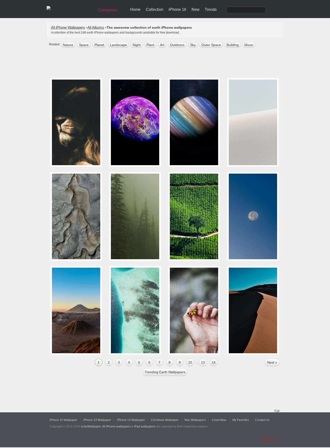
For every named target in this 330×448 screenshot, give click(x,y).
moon (248, 45)
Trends (211, 9)
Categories (107, 10)
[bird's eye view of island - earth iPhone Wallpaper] (135, 310)
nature (68, 45)
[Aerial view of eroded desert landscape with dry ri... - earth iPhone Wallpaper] (76, 216)
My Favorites (240, 420)
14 (213, 362)
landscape (118, 45)
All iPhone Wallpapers (68, 27)
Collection (154, 9)
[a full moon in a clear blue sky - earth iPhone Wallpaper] (253, 216)
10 (190, 362)
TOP (277, 411)
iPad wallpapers (144, 426)
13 (203, 362)
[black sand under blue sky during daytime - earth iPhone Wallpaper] (253, 310)
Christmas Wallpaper (165, 420)
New (196, 9)
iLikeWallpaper (91, 426)
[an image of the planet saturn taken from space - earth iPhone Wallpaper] (194, 122)
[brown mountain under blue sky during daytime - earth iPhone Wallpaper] (76, 310)
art (162, 45)
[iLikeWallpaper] (70, 8)
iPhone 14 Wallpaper (131, 420)
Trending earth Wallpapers (165, 372)
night (137, 45)
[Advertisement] (168, 63)
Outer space (211, 45)
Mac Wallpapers (195, 420)
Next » (272, 362)
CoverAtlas (219, 420)
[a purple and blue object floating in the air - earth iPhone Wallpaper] (135, 122)
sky (193, 45)
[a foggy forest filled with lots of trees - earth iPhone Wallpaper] (135, 216)
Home (135, 9)
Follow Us (269, 439)
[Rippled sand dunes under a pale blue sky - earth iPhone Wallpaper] (253, 122)
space (84, 45)
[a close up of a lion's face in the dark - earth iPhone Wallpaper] (76, 122)
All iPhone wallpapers (116, 426)
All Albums (95, 27)
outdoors (177, 45)
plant (150, 45)
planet (99, 45)
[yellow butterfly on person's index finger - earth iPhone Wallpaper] (194, 310)
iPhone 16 (177, 9)
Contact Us (262, 420)
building (233, 45)
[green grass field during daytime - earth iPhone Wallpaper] (194, 216)
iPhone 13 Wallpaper (97, 420)
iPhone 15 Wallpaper (63, 420)
